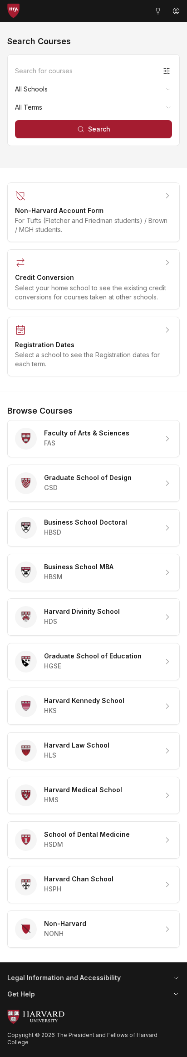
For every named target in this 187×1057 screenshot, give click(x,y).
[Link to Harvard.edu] (93, 1017)
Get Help (21, 994)
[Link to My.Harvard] (13, 11)
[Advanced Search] (166, 71)
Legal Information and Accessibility (64, 977)
